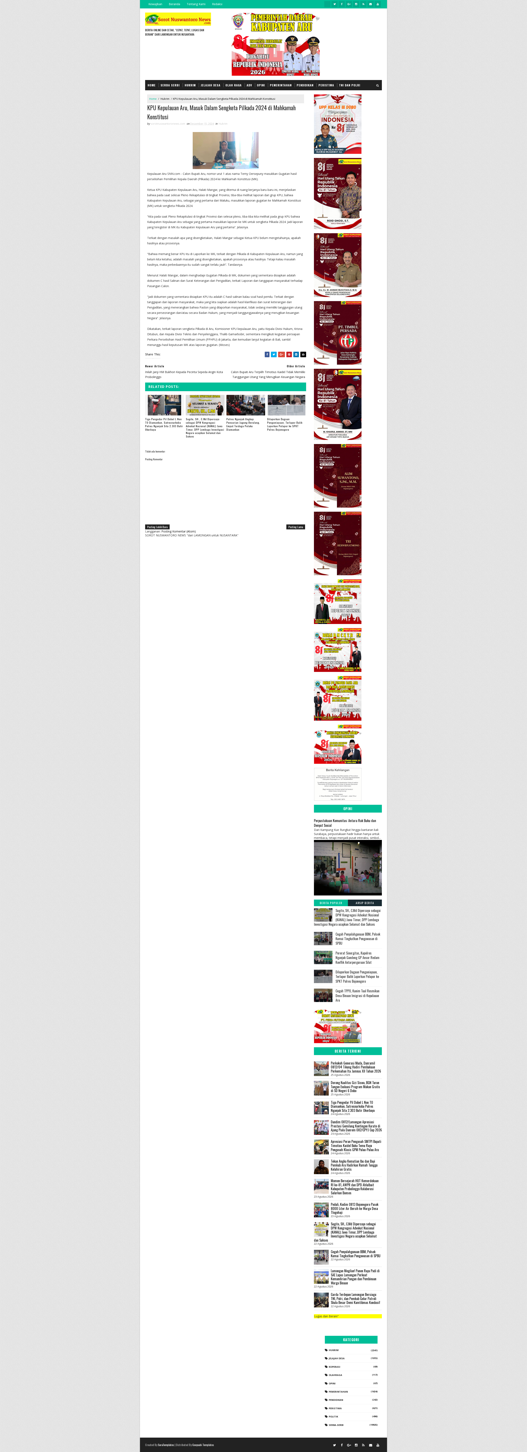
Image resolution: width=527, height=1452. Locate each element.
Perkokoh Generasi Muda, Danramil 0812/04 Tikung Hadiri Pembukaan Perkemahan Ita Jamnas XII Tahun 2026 (356, 1067)
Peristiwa (326, 85)
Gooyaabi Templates (203, 1445)
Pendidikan (305, 85)
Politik (333, 1416)
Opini (261, 85)
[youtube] (378, 4)
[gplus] (349, 4)
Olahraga (335, 1375)
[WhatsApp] (327, 1445)
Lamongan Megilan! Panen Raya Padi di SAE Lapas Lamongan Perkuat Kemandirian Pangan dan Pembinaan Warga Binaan (355, 1276)
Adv (249, 85)
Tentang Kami (196, 4)
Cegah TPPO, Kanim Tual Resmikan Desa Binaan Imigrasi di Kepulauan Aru (357, 995)
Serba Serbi (170, 85)
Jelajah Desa (210, 85)
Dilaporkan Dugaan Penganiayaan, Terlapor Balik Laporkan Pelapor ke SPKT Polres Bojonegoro (284, 424)
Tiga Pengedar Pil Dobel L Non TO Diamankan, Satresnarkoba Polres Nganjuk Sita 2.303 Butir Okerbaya (164, 424)
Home (152, 85)
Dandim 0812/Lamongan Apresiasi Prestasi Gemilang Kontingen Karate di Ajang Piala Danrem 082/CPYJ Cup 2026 (356, 1125)
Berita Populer (331, 903)
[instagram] (356, 4)
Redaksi (217, 4)
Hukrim (190, 85)
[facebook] (342, 4)
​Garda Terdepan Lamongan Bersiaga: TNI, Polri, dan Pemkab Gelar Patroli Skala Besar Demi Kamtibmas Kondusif (355, 1298)
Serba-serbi (336, 1424)
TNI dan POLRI (349, 85)
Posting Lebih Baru (157, 527)
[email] (370, 4)
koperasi (334, 1366)
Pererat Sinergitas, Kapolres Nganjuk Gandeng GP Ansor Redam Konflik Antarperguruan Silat (357, 958)
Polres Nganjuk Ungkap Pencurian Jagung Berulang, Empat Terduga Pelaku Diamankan (243, 424)
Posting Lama (295, 527)
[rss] (363, 4)
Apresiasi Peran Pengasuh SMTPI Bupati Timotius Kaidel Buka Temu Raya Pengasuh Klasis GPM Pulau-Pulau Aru (356, 1145)
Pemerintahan (281, 85)
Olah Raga (233, 85)
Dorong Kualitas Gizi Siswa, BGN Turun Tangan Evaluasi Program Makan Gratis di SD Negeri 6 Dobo (355, 1086)
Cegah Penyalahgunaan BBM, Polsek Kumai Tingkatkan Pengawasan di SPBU (358, 939)
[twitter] (334, 4)
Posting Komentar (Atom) (178, 531)
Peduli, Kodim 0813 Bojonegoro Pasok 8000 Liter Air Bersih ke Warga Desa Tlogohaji (354, 1208)
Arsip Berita (365, 903)
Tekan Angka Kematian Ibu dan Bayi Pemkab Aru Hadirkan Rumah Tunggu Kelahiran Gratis (354, 1165)
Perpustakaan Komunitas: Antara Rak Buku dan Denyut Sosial (345, 823)
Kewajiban (155, 4)
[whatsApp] (327, 4)
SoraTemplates (166, 1445)
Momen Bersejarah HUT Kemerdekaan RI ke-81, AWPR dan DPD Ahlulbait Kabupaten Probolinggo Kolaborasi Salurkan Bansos (355, 1186)
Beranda (174, 4)
